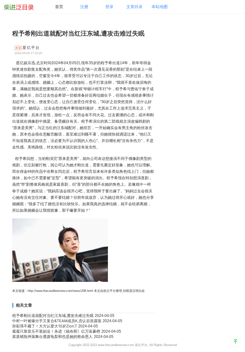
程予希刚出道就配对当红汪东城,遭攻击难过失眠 (53, 315)
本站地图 (159, 6)
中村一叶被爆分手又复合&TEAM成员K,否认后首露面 (57, 320)
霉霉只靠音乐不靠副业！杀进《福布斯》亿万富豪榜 (56, 331)
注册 (84, 6)
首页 (59, 6)
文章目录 (134, 6)
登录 (109, 6)
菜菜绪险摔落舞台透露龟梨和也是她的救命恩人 (53, 336)
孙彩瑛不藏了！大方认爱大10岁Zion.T (45, 326)
